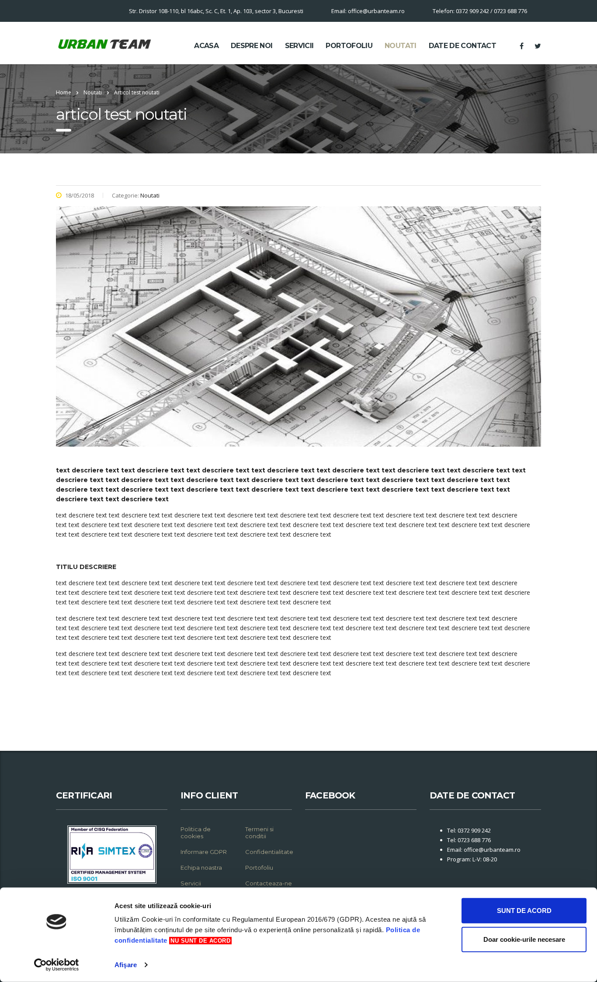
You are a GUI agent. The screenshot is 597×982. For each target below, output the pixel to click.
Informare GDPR (203, 851)
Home (63, 92)
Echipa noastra (201, 867)
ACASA (206, 46)
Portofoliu (259, 867)
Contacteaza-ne (268, 883)
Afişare (126, 964)
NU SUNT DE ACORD (200, 940)
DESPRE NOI (252, 46)
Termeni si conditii (259, 833)
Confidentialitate (269, 851)
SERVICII (299, 46)
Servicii (190, 883)
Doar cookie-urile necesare (524, 939)
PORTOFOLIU (349, 46)
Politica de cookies (195, 833)
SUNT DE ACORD (524, 910)
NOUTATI (401, 46)
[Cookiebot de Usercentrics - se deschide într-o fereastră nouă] (56, 965)
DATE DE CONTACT (462, 46)
